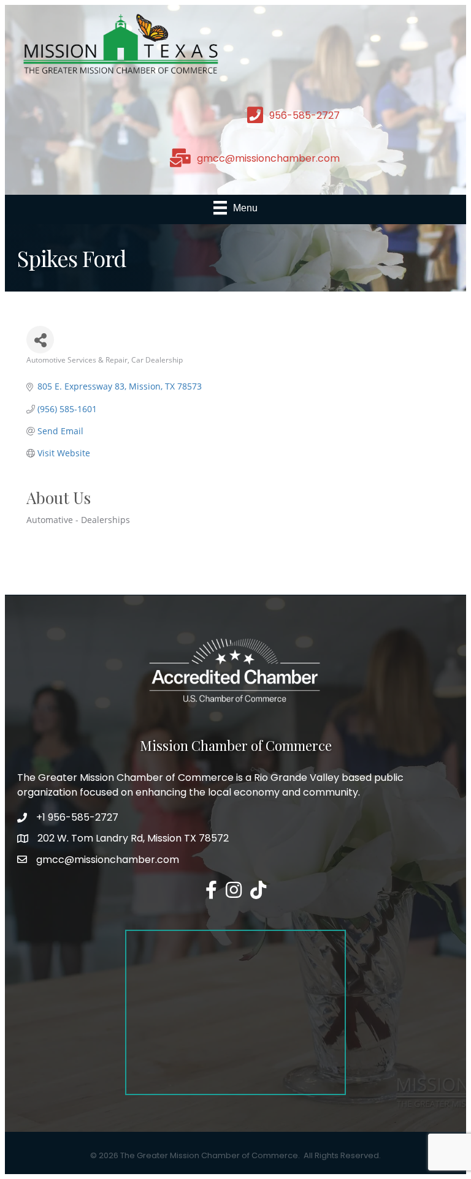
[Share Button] (40, 339)
